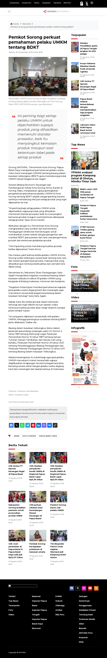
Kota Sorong (29, 436)
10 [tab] (88, 324)
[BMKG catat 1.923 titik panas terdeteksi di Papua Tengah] (75, 193)
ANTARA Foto (86, 633)
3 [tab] (85, 294)
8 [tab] (81, 324)
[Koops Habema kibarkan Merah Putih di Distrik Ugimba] (75, 67)
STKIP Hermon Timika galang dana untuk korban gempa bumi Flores (87, 232)
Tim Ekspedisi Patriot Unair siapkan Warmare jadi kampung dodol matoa (58, 551)
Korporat (83, 637)
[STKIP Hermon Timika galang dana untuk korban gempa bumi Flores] (75, 230)
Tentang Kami (86, 614)
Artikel (58, 610)
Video (75, 297)
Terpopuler (46, 3)
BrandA (82, 628)
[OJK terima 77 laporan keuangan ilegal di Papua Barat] (16, 457)
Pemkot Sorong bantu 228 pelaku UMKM (58, 508)
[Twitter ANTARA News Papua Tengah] (86, 3)
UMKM (16, 436)
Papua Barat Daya (48, 436)
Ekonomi (27, 24)
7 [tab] (96, 321)
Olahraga (59, 605)
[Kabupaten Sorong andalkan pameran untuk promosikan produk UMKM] (16, 496)
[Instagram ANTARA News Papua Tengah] (92, 3)
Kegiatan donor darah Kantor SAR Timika (84, 282)
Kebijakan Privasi (87, 610)
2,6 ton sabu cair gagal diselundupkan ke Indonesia (85, 374)
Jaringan (83, 596)
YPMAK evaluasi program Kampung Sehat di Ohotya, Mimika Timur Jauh (83, 177)
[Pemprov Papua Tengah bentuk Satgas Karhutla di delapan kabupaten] (75, 249)
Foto (74, 266)
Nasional (36, 596)
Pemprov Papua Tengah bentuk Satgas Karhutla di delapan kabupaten (88, 251)
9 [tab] (85, 324)
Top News (57, 3)
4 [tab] (88, 294)
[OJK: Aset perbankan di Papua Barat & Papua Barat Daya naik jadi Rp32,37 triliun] (16, 535)
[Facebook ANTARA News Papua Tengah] (81, 3)
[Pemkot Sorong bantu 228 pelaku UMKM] (58, 496)
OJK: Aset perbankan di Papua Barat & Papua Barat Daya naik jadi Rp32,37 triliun (15, 551)
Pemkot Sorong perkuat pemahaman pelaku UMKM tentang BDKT (42, 27)
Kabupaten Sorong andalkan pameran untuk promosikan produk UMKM (16, 510)
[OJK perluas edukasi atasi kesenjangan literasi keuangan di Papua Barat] (37, 496)
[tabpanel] (85, 283)
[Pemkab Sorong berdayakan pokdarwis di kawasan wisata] (37, 535)
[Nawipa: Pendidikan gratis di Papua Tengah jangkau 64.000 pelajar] (75, 47)
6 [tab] (92, 321)
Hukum (59, 601)
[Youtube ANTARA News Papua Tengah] (81, 4)
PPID (81, 642)
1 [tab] (77, 294)
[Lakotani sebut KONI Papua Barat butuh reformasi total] (75, 128)
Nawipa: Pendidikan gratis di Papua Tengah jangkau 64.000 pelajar (88, 48)
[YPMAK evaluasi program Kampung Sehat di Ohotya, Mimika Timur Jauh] (85, 160)
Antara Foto (26, 3)
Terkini (36, 3)
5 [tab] (92, 294)
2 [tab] (81, 294)
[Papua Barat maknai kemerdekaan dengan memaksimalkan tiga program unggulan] (75, 102)
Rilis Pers (67, 3)
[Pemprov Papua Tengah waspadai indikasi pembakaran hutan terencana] (75, 209)
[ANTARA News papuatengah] (56, 11)
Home (16, 24)
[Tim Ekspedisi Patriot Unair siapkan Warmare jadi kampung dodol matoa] (58, 535)
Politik (58, 596)
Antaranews (14, 3)
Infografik (78, 328)
